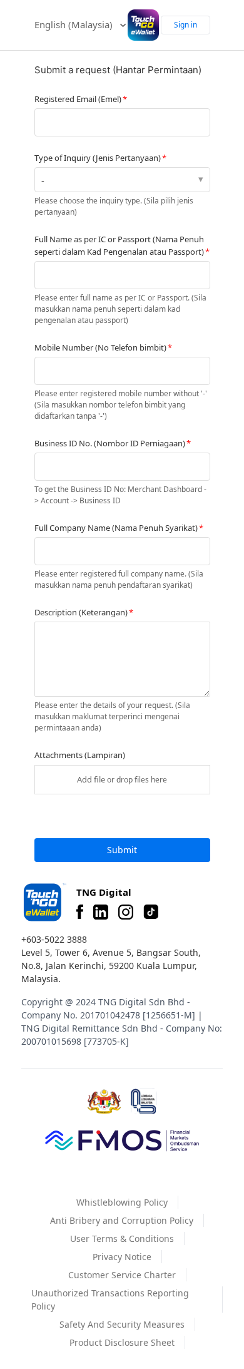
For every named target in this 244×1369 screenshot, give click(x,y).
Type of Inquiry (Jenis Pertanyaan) (97, 157)
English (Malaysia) (74, 24)
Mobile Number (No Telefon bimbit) (100, 347)
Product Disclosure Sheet (122, 1342)
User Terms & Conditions (122, 1238)
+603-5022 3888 (54, 939)
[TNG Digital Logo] (143, 25)
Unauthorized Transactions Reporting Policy (110, 1299)
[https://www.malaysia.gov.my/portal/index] (104, 1101)
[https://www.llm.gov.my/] (143, 1101)
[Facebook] (79, 912)
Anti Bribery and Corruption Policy (121, 1220)
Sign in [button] (185, 24)
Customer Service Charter (122, 1275)
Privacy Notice (122, 1257)
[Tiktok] (150, 912)
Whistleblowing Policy (122, 1202)
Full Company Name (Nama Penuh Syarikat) (116, 527)
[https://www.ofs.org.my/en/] (122, 1140)
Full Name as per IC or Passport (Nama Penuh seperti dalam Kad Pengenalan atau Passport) (119, 245)
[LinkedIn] (100, 912)
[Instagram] (125, 912)
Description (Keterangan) (81, 612)
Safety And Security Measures (122, 1324)
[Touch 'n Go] (43, 902)
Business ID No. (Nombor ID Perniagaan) (109, 443)
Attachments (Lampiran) (79, 755)
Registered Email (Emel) (77, 99)
